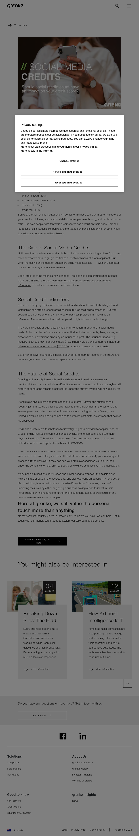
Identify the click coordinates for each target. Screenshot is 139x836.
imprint (47, 150)
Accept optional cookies (67, 182)
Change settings (69, 161)
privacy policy (88, 146)
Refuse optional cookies (67, 171)
